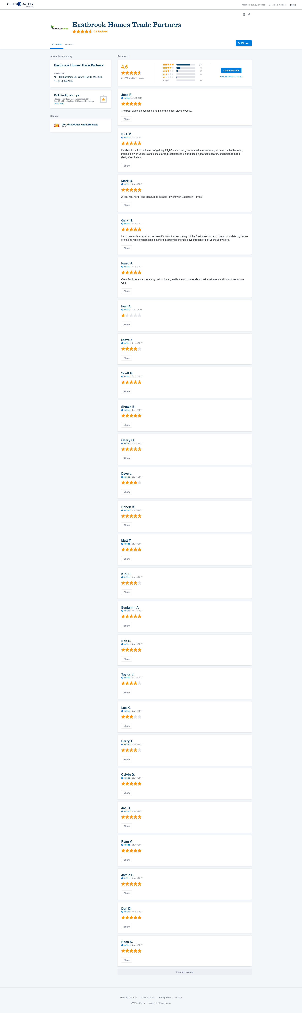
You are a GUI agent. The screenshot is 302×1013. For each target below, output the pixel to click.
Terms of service (148, 997)
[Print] (244, 14)
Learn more (59, 103)
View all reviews (184, 971)
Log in (293, 4)
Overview (57, 44)
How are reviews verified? (231, 76)
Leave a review (231, 70)
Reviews (69, 44)
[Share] (249, 14)
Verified (127, 97)
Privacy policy (165, 997)
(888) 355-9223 (138, 1003)
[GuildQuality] (20, 5)
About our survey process (253, 4)
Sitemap (178, 997)
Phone (245, 43)
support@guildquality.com (160, 1003)
